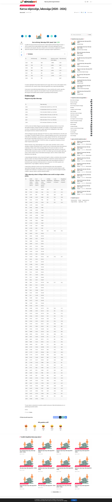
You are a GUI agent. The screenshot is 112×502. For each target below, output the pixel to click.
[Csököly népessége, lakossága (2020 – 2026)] (73, 43)
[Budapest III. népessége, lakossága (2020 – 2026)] (73, 148)
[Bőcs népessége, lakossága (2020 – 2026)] (73, 76)
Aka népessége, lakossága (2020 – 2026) (28, 468)
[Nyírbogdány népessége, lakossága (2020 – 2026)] (65, 479)
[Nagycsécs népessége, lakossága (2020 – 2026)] (73, 70)
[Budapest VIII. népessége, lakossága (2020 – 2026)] (73, 176)
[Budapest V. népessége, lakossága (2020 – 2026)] (73, 159)
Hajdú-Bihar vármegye (81, 114)
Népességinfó (22, 12)
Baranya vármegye (81, 101)
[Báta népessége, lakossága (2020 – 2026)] (46, 479)
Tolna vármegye (81, 129)
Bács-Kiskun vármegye (81, 100)
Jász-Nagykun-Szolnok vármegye (81, 118)
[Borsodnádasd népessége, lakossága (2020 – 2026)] (28, 444)
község (30, 412)
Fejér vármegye (81, 111)
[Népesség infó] (31, 2)
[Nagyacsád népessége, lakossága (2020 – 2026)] (28, 479)
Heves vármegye (81, 116)
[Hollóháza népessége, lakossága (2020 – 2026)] (46, 461)
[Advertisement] (56, 24)
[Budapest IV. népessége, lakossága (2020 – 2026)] (73, 154)
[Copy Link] (83, 12)
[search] (85, 2)
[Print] (85, 12)
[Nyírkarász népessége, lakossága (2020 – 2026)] (83, 461)
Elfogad (74, 500)
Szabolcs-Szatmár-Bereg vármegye (83, 66)
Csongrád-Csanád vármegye (81, 109)
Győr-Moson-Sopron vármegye (82, 49)
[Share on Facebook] (80, 12)
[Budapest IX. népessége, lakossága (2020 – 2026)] (73, 182)
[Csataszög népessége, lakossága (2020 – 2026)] (65, 461)
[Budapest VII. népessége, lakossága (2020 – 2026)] (73, 170)
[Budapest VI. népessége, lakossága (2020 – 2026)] (73, 165)
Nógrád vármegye (80, 55)
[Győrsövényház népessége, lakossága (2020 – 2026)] (73, 48)
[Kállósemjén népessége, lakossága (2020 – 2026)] (73, 87)
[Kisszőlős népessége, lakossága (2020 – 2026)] (73, 59)
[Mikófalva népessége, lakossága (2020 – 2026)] (46, 444)
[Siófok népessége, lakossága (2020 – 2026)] (73, 93)
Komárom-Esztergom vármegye (81, 120)
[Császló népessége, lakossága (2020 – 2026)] (73, 65)
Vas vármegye (81, 131)
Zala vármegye (81, 135)
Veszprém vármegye (80, 60)
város (85, 201)
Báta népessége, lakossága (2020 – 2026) (46, 485)
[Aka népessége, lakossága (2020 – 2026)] (28, 461)
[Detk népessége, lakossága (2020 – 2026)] (83, 479)
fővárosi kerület (88, 144)
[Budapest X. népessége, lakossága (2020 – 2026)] (73, 187)
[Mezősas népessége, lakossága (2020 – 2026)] (65, 444)
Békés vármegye (81, 103)
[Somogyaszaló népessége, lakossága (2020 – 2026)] (73, 81)
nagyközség (80, 201)
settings (65, 500)
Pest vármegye (81, 124)
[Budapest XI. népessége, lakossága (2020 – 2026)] (73, 193)
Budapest (81, 107)
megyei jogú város (85, 200)
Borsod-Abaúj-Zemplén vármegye (27, 5)
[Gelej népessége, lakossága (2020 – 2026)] (83, 444)
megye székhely (74, 201)
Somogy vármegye (80, 44)
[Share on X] (82, 12)
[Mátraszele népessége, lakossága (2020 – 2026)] (73, 54)
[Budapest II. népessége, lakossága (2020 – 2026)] (73, 143)
